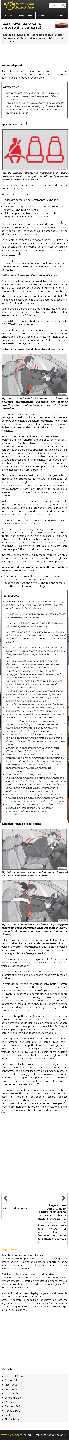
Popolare (25, 15)
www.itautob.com (11, 1434)
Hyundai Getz (13, 1393)
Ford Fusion (11, 1389)
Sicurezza (9, 38)
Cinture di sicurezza (29, 38)
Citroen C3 (11, 1380)
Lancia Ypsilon (13, 1397)
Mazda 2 (10, 1402)
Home (9, 15)
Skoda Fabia (12, 1419)
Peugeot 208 (13, 1406)
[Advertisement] (34, 52)
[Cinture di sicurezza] (6, 1202)
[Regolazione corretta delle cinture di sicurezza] (63, 1202)
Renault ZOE (12, 1410)
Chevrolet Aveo (14, 1376)
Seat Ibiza (9, 34)
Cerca (42, 15)
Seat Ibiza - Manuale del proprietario (39, 34)
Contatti (58, 15)
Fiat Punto (11, 1384)
